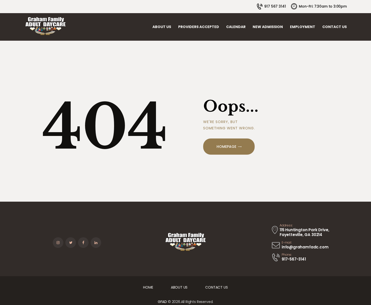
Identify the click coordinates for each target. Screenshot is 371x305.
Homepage (226, 146)
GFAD (162, 301)
